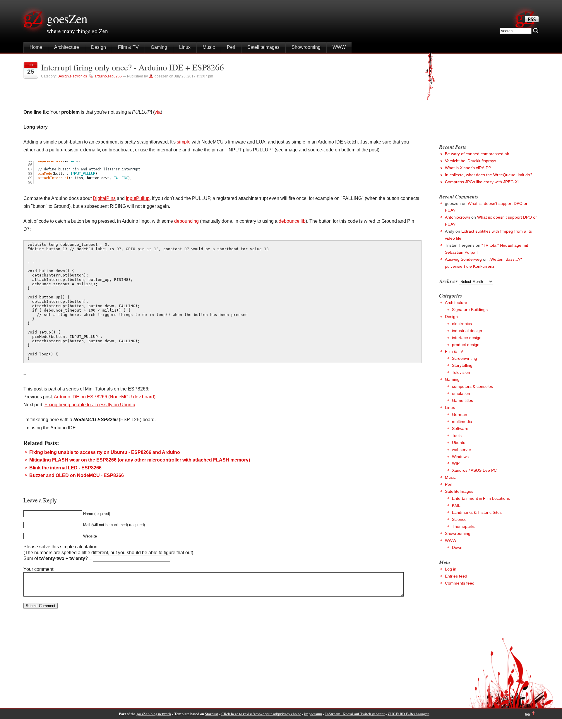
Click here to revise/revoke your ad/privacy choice (261, 713)
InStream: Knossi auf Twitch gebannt (355, 713)
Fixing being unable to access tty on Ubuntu (89, 404)
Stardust (211, 713)
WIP (456, 463)
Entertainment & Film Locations (481, 498)
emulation (461, 393)
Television (461, 372)
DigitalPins (104, 198)
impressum (313, 713)
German (459, 414)
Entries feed (456, 576)
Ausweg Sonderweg (463, 259)
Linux (185, 47)
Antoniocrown (457, 217)
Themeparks (463, 526)
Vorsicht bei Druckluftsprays (470, 160)
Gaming (159, 47)
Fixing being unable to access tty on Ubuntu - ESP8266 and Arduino (104, 452)
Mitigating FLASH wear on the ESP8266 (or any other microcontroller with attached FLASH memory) (139, 459)
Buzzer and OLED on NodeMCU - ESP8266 (76, 475)
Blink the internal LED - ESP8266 (65, 467)
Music (209, 47)
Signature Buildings (470, 309)
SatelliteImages (263, 47)
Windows (460, 456)
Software (460, 428)
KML (456, 505)
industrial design (467, 330)
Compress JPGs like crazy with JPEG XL (482, 181)
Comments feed (459, 583)
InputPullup (138, 198)
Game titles (462, 400)
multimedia (462, 421)
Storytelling (462, 365)
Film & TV (128, 47)
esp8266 (115, 76)
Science (459, 519)
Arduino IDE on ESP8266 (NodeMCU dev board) (104, 396)
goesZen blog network (153, 713)
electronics (78, 76)
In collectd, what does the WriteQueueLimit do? (488, 174)
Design (98, 47)
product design (465, 344)
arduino (101, 76)
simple (184, 141)
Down (457, 547)
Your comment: (38, 569)
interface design (467, 337)
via (158, 112)
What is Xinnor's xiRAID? (468, 167)
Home (36, 47)
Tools (457, 435)
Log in (450, 569)
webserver (461, 449)
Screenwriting (464, 358)
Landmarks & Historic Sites (477, 512)
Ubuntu (458, 442)
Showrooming (306, 47)
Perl (231, 47)
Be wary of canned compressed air (477, 153)
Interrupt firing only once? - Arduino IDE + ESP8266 (132, 67)
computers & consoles (472, 386)
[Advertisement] (488, 96)
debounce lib (292, 221)
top (527, 713)
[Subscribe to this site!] (532, 20)
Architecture (66, 47)
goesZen (67, 18)
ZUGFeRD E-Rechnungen (408, 713)
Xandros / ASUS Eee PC (474, 470)
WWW (339, 47)
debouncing (186, 221)
